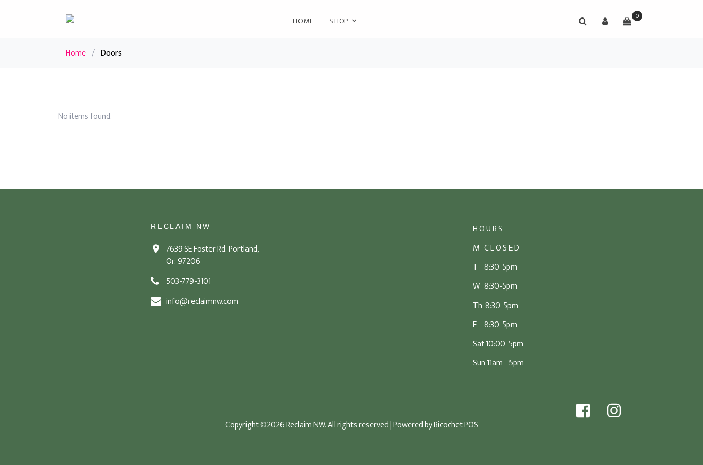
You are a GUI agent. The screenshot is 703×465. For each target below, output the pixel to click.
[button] (604, 21)
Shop (338, 20)
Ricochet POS (456, 425)
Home (303, 20)
